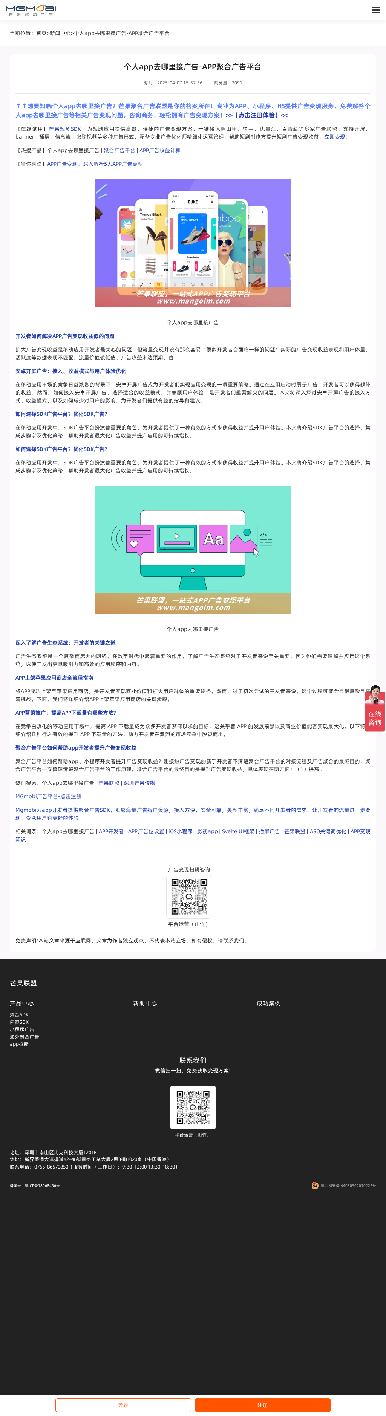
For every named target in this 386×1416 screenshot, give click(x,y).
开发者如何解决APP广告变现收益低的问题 (65, 336)
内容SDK (19, 1022)
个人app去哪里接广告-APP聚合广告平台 (122, 33)
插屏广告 (269, 831)
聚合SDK (19, 1014)
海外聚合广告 (24, 1036)
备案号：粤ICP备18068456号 (35, 1185)
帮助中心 (145, 1003)
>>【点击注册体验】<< (257, 115)
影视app (207, 831)
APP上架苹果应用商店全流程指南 (54, 677)
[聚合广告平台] (31, 10)
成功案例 (269, 1003)
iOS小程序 (180, 831)
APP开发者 (111, 831)
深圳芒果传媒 (139, 783)
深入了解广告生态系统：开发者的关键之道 (65, 642)
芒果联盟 (108, 783)
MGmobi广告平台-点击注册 (48, 796)
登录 (123, 1405)
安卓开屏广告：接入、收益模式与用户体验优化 (70, 371)
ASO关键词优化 (328, 831)
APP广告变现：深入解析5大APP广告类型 (95, 164)
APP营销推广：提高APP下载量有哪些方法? (65, 712)
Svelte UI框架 (238, 831)
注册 (262, 1405)
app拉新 (19, 1043)
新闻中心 (60, 33)
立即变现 (334, 137)
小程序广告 (22, 1029)
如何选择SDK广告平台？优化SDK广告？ (62, 414)
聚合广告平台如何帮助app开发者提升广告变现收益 (75, 748)
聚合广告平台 (119, 150)
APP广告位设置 (146, 831)
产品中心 (22, 1003)
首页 (41, 33)
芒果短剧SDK (65, 129)
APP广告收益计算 (160, 150)
